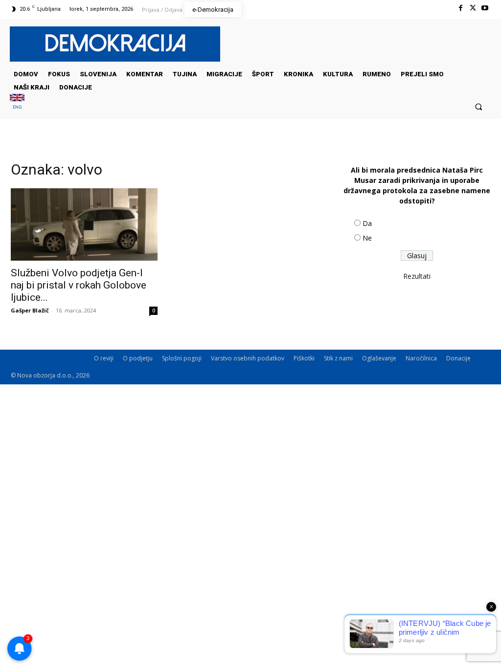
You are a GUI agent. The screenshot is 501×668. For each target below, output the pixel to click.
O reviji (104, 358)
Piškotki (304, 358)
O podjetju (138, 358)
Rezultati (417, 276)
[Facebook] (460, 8)
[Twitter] (473, 8)
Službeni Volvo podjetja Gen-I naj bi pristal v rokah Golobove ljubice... (78, 285)
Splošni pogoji (182, 358)
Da (367, 223)
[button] (478, 106)
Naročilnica (421, 358)
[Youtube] (485, 8)
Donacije (458, 358)
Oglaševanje (379, 358)
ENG (17, 107)
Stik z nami (338, 358)
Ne (367, 238)
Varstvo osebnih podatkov (247, 358)
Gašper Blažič (30, 310)
